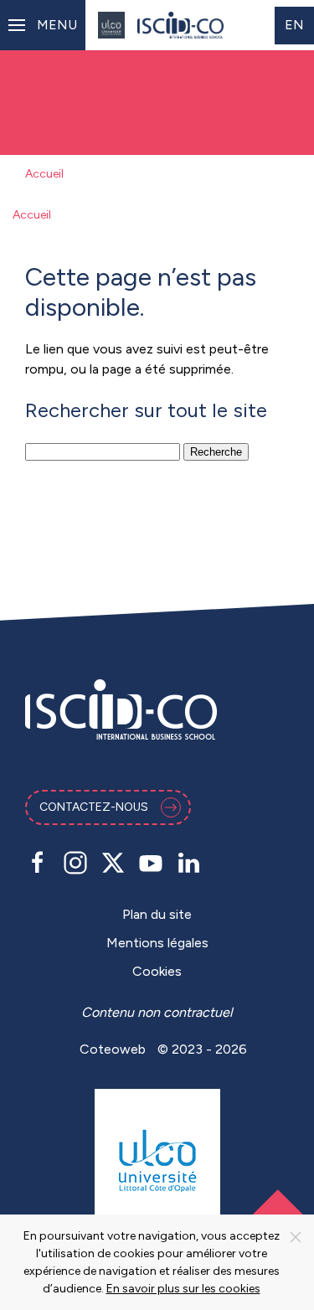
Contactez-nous (93, 807)
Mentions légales (157, 943)
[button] (42, 25)
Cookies (157, 971)
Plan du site (157, 914)
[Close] (295, 1237)
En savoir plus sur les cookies (183, 1289)
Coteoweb (113, 1049)
